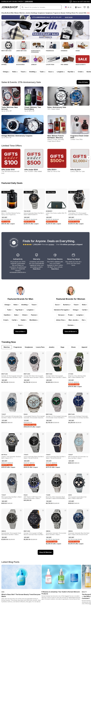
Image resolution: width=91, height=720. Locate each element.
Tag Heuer (19, 310)
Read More (36, 269)
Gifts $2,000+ (75, 169)
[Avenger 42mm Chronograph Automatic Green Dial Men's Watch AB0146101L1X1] (65, 353)
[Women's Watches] (23, 45)
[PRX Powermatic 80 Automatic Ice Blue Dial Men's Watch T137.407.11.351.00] (87, 434)
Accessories (20, 64)
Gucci (50, 72)
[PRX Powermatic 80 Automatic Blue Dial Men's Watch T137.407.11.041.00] (20, 393)
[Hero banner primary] (45, 30)
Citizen (24, 315)
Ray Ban (70, 72)
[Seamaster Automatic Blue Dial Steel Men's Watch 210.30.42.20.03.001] (87, 510)
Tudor (42, 72)
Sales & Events (80, 64)
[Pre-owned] (68, 59)
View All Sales (83, 82)
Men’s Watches (6, 50)
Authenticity (18, 259)
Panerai (33, 315)
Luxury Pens (50, 64)
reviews (51, 244)
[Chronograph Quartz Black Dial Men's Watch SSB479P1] (87, 474)
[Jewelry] (38, 59)
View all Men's (20, 331)
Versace (61, 315)
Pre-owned (64, 64)
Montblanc (33, 320)
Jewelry (34, 64)
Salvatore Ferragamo (61, 310)
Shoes (78, 50)
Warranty (36, 259)
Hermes (70, 325)
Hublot (23, 320)
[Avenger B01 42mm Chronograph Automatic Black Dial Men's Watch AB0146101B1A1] (43, 353)
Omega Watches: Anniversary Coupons (16, 136)
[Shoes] (83, 45)
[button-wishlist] (85, 7)
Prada (70, 315)
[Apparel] (8, 59)
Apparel (4, 64)
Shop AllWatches (45, 552)
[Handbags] (68, 45)
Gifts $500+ (52, 169)
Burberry (66, 305)
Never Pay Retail (73, 259)
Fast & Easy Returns (54, 259)
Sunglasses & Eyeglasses (35, 51)
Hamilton (7, 315)
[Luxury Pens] (53, 59)
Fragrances (50, 50)
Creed (80, 72)
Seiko (16, 315)
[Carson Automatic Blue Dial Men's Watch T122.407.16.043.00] (65, 434)
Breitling (32, 72)
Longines (60, 72)
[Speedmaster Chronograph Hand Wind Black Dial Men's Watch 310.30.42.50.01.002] (20, 510)
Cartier (14, 320)
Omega (5, 72)
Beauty (84, 592)
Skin (2, 592)
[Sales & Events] (83, 59)
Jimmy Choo (60, 320)
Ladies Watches (21, 50)
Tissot (23, 72)
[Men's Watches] (8, 45)
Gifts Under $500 (31, 169)
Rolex (14, 72)
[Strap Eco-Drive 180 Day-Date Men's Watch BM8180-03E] (87, 353)
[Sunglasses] (38, 45)
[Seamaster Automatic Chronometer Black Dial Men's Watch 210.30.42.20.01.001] (65, 510)
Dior (83, 320)
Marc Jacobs (73, 320)
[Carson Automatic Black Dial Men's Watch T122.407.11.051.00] (43, 434)
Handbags (64, 50)
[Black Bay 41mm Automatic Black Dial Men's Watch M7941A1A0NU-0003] (65, 474)
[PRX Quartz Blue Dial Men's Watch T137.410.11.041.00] (20, 474)
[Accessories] (23, 59)
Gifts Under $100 (8, 169)
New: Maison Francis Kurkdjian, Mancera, (55, 137)
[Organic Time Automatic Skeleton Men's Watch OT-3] (20, 434)
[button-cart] (88, 7)
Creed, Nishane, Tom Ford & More (32, 108)
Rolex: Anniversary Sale (56, 107)
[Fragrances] (53, 45)
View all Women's (71, 331)
